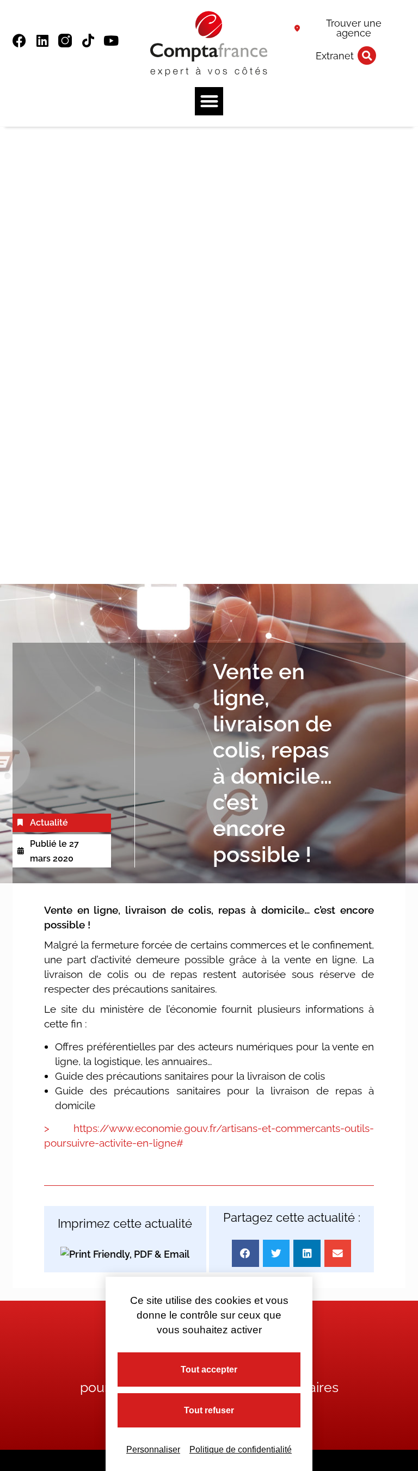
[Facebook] (19, 40)
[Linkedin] (42, 40)
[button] (367, 55)
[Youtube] (111, 40)
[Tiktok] (88, 40)
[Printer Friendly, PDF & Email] (124, 1253)
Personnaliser (153, 1449)
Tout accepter (209, 1369)
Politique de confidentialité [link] (240, 1449)
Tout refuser (209, 1410)
